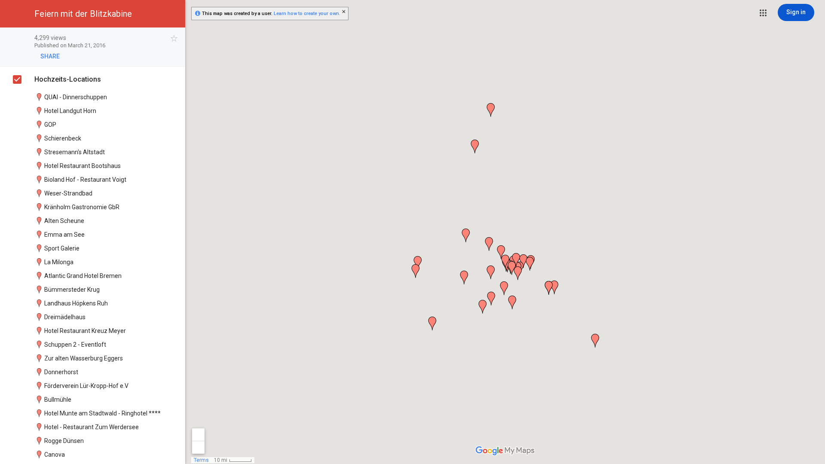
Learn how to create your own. (307, 13)
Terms (201, 460)
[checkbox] (174, 38)
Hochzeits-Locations (67, 79)
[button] (763, 12)
